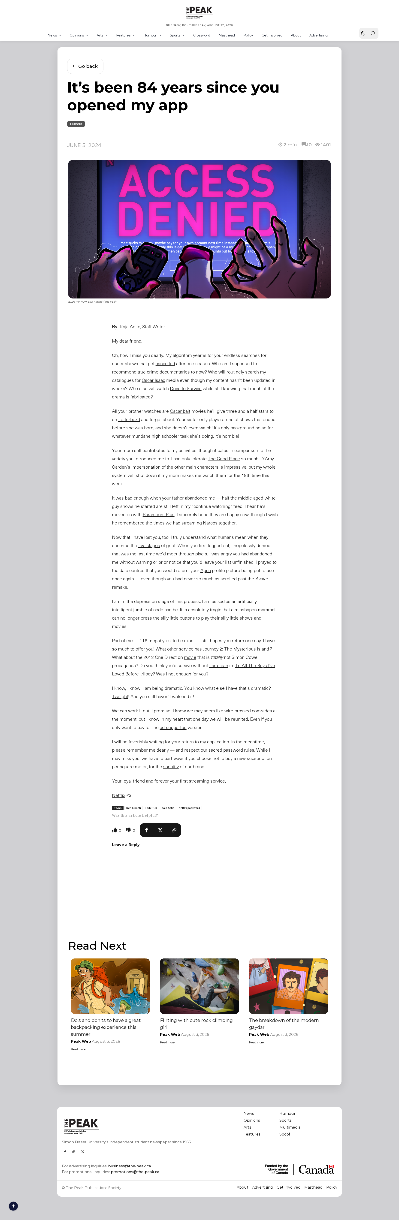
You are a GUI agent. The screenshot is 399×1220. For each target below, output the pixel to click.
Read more (78, 1049)
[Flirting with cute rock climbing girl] (199, 986)
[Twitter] (160, 830)
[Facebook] (147, 830)
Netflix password (189, 808)
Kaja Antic (168, 808)
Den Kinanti (133, 808)
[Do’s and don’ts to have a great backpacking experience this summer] (110, 986)
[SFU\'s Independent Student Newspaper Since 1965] (128, 1126)
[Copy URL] (174, 830)
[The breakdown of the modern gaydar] (288, 986)
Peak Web (81, 1041)
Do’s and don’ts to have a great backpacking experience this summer (106, 1027)
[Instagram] (74, 1152)
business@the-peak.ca (129, 1166)
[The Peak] (199, 12)
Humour (76, 124)
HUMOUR (151, 808)
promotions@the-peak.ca (135, 1172)
